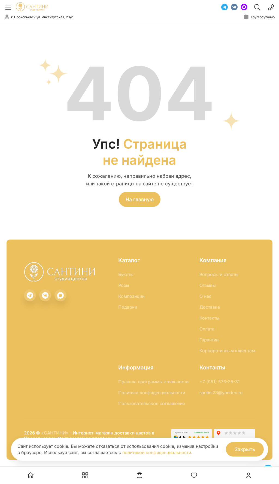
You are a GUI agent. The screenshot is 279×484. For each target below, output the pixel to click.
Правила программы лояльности (153, 381)
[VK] (234, 7)
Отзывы (207, 285)
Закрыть (245, 449)
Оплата (206, 329)
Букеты (126, 274)
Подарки (127, 307)
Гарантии (209, 339)
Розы (123, 285)
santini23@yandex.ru (220, 392)
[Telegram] (224, 7)
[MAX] (244, 7)
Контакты (209, 318)
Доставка (209, 307)
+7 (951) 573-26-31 (219, 381)
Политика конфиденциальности (151, 392)
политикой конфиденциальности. (157, 452)
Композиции (131, 296)
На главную (140, 199)
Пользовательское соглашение (151, 403)
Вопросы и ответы (218, 274)
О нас (205, 296)
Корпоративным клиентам (227, 350)
